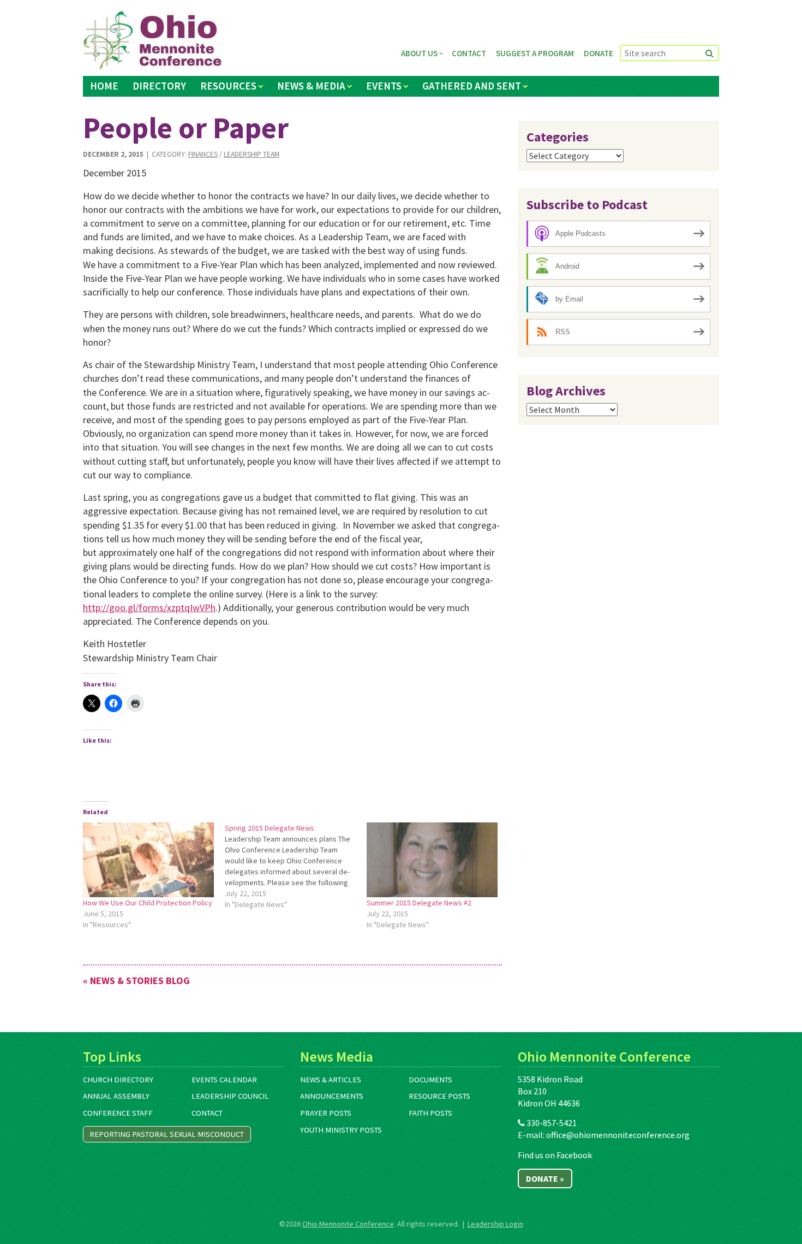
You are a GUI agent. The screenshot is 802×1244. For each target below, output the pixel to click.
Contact (469, 53)
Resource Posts (439, 1096)
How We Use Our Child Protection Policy (147, 903)
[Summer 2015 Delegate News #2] (432, 859)
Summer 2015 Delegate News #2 (419, 903)
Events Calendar (224, 1080)
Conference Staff (118, 1113)
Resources (228, 85)
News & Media (311, 85)
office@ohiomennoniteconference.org (618, 1134)
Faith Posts (430, 1113)
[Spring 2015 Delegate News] (296, 866)
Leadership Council (230, 1096)
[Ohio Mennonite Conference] (152, 40)
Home (104, 85)
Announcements (331, 1096)
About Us (419, 53)
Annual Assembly (116, 1096)
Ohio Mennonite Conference (348, 1224)
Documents (430, 1080)
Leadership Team (251, 154)
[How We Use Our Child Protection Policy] (148, 859)
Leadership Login (495, 1224)
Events (384, 85)
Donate (598, 53)
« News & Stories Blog (136, 980)
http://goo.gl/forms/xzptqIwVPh (149, 607)
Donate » (545, 1178)
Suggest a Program (535, 53)
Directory (159, 85)
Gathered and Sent (471, 85)
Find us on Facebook (555, 1155)
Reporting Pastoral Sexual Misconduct (166, 1134)
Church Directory (118, 1080)
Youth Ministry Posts (341, 1130)
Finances (203, 154)
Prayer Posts (325, 1113)
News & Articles (330, 1080)
